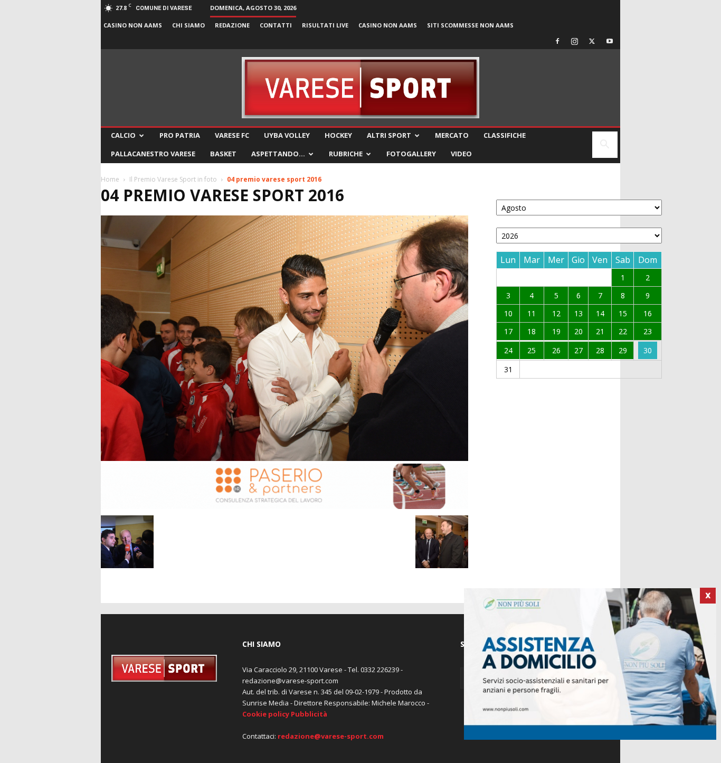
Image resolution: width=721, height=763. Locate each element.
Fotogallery (411, 153)
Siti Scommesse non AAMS (470, 25)
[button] (605, 145)
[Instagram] (575, 41)
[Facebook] (557, 41)
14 (600, 313)
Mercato (452, 135)
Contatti (276, 25)
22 (623, 331)
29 (623, 350)
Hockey (338, 135)
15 (623, 313)
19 (556, 331)
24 (508, 350)
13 (578, 313)
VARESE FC (232, 135)
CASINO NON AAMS (132, 25)
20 (578, 331)
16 (647, 313)
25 (531, 350)
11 (531, 313)
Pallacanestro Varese (153, 153)
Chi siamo (188, 25)
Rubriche (346, 153)
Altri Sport (389, 135)
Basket (223, 153)
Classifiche (504, 135)
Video (461, 153)
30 (647, 350)
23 (647, 331)
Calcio (123, 135)
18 (531, 331)
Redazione (232, 25)
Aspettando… (278, 153)
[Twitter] (592, 41)
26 (556, 350)
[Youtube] (610, 41)
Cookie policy (265, 714)
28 (600, 350)
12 (556, 313)
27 (578, 350)
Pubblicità (309, 714)
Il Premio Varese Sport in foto (173, 179)
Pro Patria (179, 135)
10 (508, 313)
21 (600, 331)
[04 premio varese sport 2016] (284, 458)
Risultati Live (325, 25)
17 (508, 331)
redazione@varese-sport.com (331, 736)
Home (110, 179)
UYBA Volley (287, 135)
